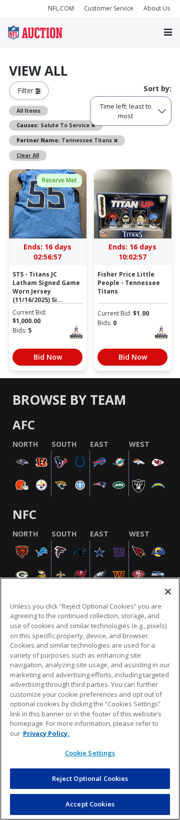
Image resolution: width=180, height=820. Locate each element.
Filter (27, 90)
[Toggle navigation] (168, 33)
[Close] (168, 592)
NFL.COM (61, 8)
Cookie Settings (90, 752)
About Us (157, 8)
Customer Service (109, 8)
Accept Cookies (90, 803)
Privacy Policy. (46, 733)
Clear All (27, 155)
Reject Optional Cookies (90, 778)
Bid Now (48, 357)
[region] (90, 699)
